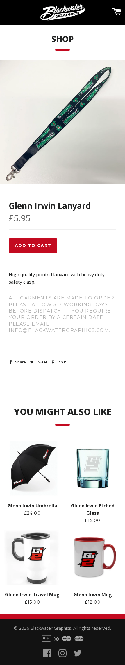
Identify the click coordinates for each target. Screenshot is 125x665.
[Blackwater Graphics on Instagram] (62, 660)
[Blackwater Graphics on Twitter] (78, 660)
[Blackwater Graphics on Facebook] (47, 660)
